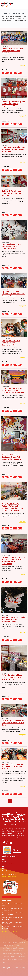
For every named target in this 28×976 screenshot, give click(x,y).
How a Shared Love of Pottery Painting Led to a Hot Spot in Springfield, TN (13, 913)
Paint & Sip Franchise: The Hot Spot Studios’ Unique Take (13, 723)
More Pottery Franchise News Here (10, 932)
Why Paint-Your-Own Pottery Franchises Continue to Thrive (11, 343)
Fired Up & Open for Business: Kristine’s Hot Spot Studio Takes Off (12, 457)
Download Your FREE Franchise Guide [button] (11, 897)
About (3, 859)
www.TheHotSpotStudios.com (9, 876)
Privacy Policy (18, 967)
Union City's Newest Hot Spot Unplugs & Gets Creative (12, 904)
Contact (4, 861)
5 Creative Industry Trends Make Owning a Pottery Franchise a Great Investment (13, 560)
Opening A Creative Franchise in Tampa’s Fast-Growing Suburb (13, 294)
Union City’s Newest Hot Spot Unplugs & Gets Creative (12, 51)
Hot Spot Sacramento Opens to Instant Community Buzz (11, 246)
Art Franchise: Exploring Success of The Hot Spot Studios (12, 766)
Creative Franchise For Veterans (9, 864)
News (3, 868)
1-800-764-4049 (9, 825)
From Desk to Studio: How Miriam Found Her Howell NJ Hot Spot (13, 149)
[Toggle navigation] (25, 4)
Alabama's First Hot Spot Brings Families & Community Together (12, 909)
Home (3, 866)
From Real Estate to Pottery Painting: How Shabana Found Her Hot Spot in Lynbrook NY (12, 507)
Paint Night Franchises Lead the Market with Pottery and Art (12, 677)
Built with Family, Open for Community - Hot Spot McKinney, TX (13, 927)
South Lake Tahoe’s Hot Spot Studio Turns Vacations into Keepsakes (13, 390)
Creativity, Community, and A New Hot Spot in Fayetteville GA (13, 104)
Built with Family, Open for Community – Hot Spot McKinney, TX (13, 193)
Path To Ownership (6, 871)
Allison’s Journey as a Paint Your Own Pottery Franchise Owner (14, 619)
